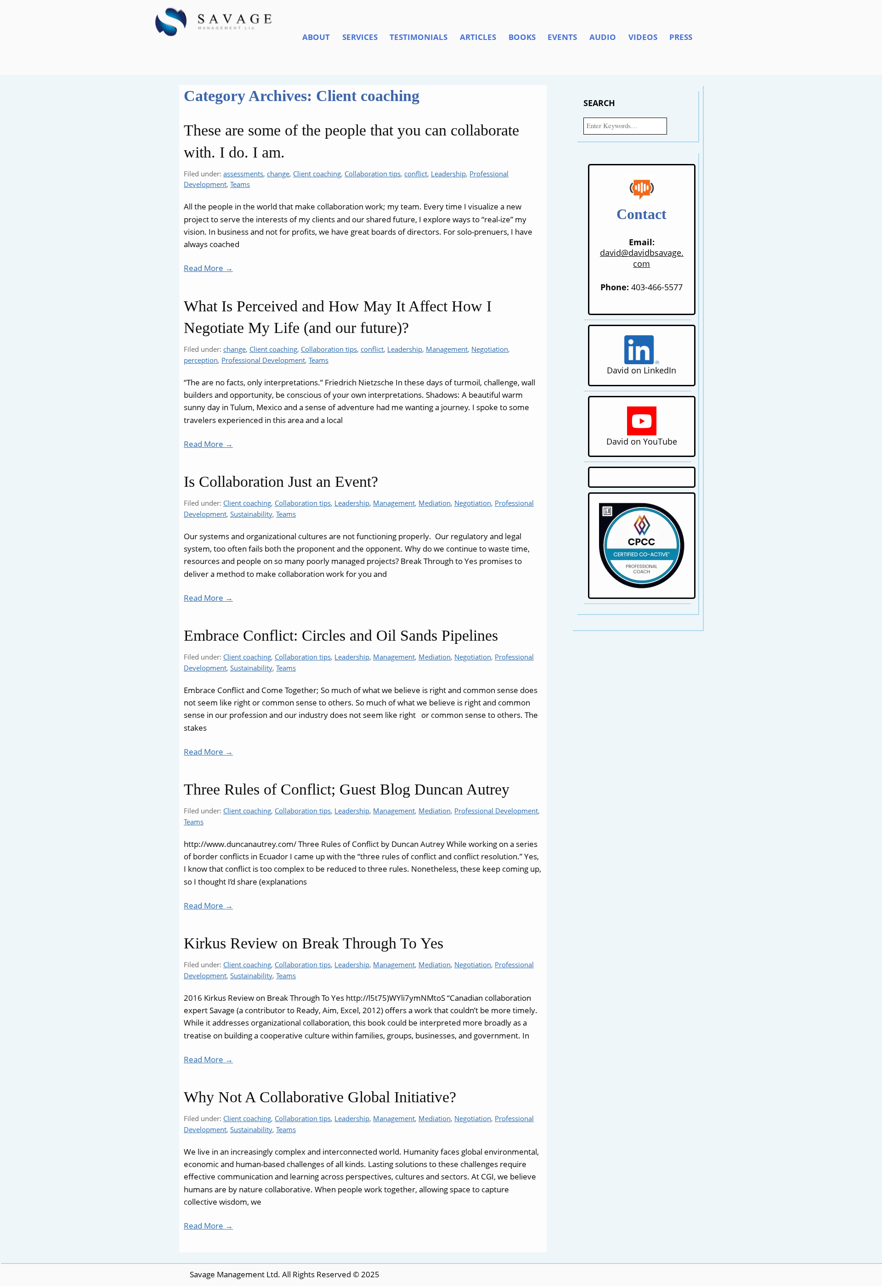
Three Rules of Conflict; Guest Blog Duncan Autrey (346, 789)
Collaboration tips (373, 173)
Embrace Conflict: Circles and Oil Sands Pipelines (341, 635)
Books (522, 37)
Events (562, 37)
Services (360, 37)
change (278, 173)
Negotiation (489, 349)
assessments (243, 173)
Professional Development (263, 360)
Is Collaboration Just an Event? (281, 481)
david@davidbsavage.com (642, 258)
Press (680, 37)
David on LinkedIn (641, 370)
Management (447, 349)
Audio (602, 37)
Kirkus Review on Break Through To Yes (313, 943)
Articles (478, 37)
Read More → (208, 268)
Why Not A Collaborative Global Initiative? (320, 1097)
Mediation (434, 503)
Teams (240, 184)
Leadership (448, 173)
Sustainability (251, 514)
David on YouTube (641, 441)
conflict (415, 173)
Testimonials (418, 37)
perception (201, 360)
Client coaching (317, 173)
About (316, 37)
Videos (642, 37)
